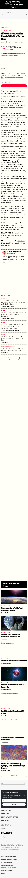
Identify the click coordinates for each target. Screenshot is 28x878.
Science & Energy (4, 27)
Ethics (3, 298)
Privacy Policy (5, 824)
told (10, 166)
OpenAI (3, 310)
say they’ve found (15, 99)
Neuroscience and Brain (8, 346)
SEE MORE (14, 776)
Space (3, 873)
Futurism (4, 639)
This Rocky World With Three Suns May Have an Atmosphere (13, 243)
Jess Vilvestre (5, 715)
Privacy (3, 334)
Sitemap (3, 828)
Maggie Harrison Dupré (8, 306)
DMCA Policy (4, 827)
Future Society (6, 862)
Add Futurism (10, 49)
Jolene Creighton (6, 663)
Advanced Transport (8, 857)
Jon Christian (15, 330)
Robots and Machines (8, 868)
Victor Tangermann (11, 46)
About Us (5, 814)
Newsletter (6, 810)
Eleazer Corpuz (6, 770)
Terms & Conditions (6, 825)
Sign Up (14, 85)
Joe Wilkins (5, 342)
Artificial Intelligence (9, 859)
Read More (14, 358)
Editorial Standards (9, 817)
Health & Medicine (7, 865)
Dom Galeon (5, 742)
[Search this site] (26, 14)
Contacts (5, 820)
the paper (6, 160)
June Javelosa (5, 612)
